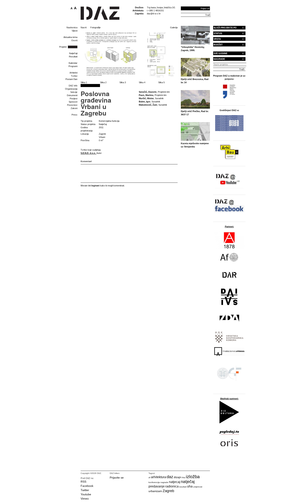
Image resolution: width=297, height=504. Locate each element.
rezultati (182, 487)
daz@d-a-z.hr (154, 13)
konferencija (154, 482)
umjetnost (197, 487)
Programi (72, 66)
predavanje (156, 486)
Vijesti (74, 30)
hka (183, 477)
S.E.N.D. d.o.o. (88, 153)
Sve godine (220, 53)
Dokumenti (72, 95)
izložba (193, 476)
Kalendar (73, 63)
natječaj (188, 481)
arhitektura (158, 477)
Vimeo (85, 498)
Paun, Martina (146, 95)
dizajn (177, 477)
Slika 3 (122, 82)
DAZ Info (73, 85)
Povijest (73, 98)
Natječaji (73, 53)
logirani (95, 185)
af (149, 477)
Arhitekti (73, 72)
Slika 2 (103, 82)
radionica (172, 486)
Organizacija (71, 89)
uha (190, 486)
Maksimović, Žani (148, 105)
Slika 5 (161, 82)
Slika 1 (84, 82)
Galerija (174, 27)
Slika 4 (142, 82)
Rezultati (73, 56)
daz (170, 477)
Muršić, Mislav (146, 98)
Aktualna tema (70, 37)
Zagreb (168, 491)
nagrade (164, 482)
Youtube (86, 494)
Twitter (85, 490)
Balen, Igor (144, 101)
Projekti (62, 47)
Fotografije (95, 27)
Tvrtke (74, 76)
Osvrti (74, 40)
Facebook (87, 485)
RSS (83, 481)
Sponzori (73, 102)
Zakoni (74, 108)
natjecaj (174, 482)
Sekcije (73, 92)
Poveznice (72, 105)
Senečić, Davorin (148, 92)
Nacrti (83, 27)
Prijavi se (205, 8)
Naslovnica (71, 27)
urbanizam (155, 491)
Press (74, 114)
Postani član (71, 79)
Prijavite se (117, 477)
